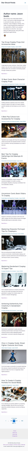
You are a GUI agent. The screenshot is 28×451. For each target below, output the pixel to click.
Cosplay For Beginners (6, 385)
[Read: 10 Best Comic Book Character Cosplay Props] (13, 93)
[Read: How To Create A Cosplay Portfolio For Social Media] (13, 394)
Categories (14, 436)
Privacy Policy (17, 444)
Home (14, 430)
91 (16, 420)
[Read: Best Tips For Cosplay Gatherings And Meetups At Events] (13, 170)
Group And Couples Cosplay (8, 46)
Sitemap (23, 444)
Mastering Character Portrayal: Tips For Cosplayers (13, 230)
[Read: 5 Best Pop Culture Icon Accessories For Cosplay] (13, 130)
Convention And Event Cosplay (8, 161)
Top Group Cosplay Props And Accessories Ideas (12, 43)
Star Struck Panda (8, 3)
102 (22, 420)
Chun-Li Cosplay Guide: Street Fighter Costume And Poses (13, 344)
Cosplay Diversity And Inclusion (8, 271)
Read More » (4, 74)
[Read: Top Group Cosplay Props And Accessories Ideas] (13, 56)
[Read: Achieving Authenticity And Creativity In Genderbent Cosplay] (13, 319)
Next (14, 423)
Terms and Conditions (8, 444)
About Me (15, 434)
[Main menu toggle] (25, 2)
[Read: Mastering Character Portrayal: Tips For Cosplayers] (13, 243)
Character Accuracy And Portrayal (9, 233)
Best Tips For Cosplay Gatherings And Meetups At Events (12, 156)
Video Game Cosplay (6, 348)
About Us (15, 432)
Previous (14, 418)
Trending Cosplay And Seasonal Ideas (10, 121)
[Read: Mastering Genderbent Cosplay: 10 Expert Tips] (13, 280)
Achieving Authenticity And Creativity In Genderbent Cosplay (11, 306)
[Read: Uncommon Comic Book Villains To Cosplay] (13, 207)
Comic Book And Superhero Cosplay (9, 84)
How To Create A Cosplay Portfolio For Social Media (11, 381)
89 (11, 420)
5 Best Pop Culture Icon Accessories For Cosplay (10, 118)
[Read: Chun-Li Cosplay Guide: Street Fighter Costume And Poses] (13, 357)
